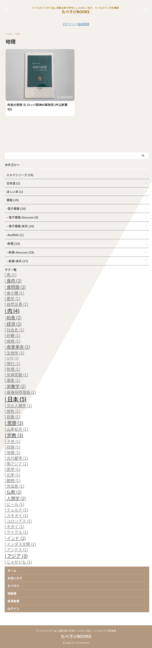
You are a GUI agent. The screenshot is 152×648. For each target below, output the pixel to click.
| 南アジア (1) (16, 463)
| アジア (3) (16, 555)
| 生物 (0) (12, 358)
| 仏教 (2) (13, 492)
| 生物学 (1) (14, 353)
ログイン (69, 24)
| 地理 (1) (12, 452)
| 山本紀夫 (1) (16, 429)
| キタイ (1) (14, 526)
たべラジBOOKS (76, 11)
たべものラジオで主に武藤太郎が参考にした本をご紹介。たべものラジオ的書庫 (76, 630)
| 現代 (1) (12, 363)
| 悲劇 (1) (12, 416)
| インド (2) (15, 538)
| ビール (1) (14, 504)
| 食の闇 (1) (14, 293)
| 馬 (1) (10, 274)
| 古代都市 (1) (16, 458)
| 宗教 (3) (14, 435)
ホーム (11, 570)
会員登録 (83, 24)
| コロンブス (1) (18, 521)
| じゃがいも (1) (18, 562)
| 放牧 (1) (12, 411)
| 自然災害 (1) (16, 304)
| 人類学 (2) (15, 498)
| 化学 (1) (12, 474)
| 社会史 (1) (14, 329)
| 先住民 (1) (14, 486)
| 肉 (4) (12, 310)
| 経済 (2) (13, 324)
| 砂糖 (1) (12, 335)
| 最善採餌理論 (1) (20, 392)
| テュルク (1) (16, 509)
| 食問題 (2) (15, 287)
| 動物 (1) (12, 480)
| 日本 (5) (15, 399)
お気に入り (14, 578)
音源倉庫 (13, 601)
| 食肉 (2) (13, 280)
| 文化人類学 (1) (18, 405)
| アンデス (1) (16, 549)
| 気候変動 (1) (16, 374)
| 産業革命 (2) (17, 347)
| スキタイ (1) (16, 515)
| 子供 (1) (12, 441)
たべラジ (13, 585)
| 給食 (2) (13, 317)
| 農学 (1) (12, 298)
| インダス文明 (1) (20, 544)
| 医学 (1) (12, 469)
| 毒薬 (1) (12, 380)
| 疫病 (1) (12, 341)
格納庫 (11, 593)
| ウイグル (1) (16, 532)
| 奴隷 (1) (12, 447)
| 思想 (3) (14, 422)
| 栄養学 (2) (15, 386)
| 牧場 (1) (12, 369)
